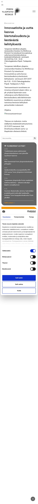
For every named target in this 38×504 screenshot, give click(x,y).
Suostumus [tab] (7, 217)
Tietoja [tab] (31, 217)
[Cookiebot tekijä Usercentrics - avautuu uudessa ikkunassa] (27, 211)
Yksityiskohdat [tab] (19, 217)
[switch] (33, 256)
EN (2, 5)
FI (2, 2)
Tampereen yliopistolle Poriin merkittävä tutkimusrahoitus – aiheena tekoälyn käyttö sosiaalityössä (18, 182)
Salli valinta (19, 284)
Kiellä (19, 290)
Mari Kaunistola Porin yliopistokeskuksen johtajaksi (18, 163)
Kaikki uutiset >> (9, 203)
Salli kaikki (19, 278)
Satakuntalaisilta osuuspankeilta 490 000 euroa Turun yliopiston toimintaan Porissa (18, 172)
